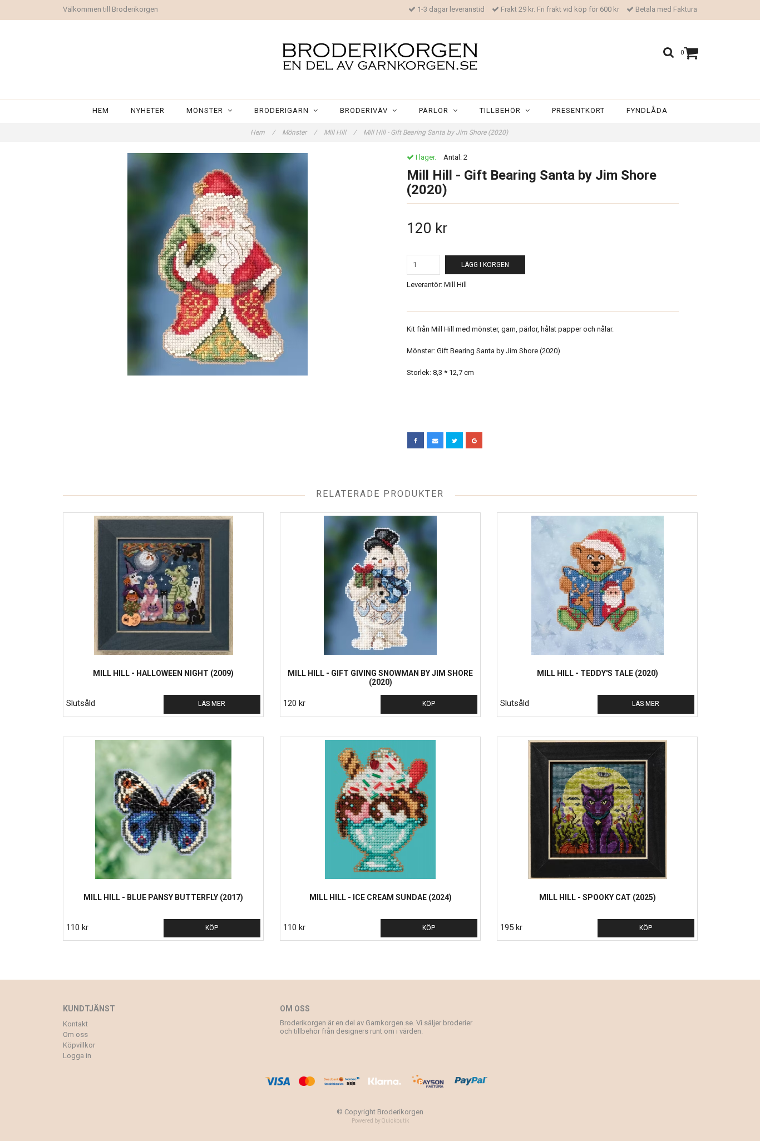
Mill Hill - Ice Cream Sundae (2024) (380, 897)
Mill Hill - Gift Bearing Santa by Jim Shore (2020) (436, 132)
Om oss (75, 1034)
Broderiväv (366, 110)
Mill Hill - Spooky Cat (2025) (597, 897)
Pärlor (436, 110)
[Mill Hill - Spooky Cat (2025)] (597, 809)
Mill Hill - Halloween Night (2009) (163, 673)
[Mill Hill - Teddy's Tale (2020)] (597, 585)
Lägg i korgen (485, 265)
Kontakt (75, 1024)
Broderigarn (283, 110)
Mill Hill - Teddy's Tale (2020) (597, 673)
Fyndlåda (647, 110)
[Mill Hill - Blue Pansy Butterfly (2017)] (163, 809)
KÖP (428, 704)
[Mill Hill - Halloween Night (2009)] (163, 585)
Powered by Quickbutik (380, 1121)
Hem (100, 110)
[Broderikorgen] (380, 56)
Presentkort (578, 110)
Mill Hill (340, 132)
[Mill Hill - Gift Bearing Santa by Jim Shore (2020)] (217, 264)
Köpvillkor (79, 1045)
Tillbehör (502, 110)
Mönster (207, 110)
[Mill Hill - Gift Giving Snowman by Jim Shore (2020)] (380, 585)
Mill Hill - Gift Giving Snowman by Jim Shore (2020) (380, 677)
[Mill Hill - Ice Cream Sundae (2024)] (380, 809)
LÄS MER (211, 704)
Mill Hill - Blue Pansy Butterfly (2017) (163, 897)
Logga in (77, 1055)
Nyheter (148, 110)
